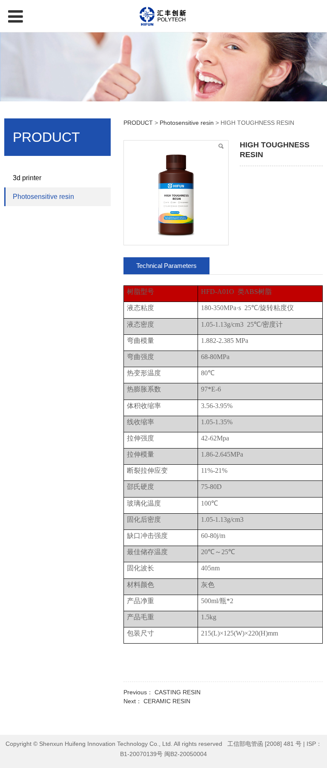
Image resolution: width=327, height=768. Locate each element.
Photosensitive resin (43, 196)
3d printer (27, 177)
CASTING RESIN (178, 692)
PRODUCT (138, 122)
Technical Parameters (166, 265)
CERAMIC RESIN (166, 701)
